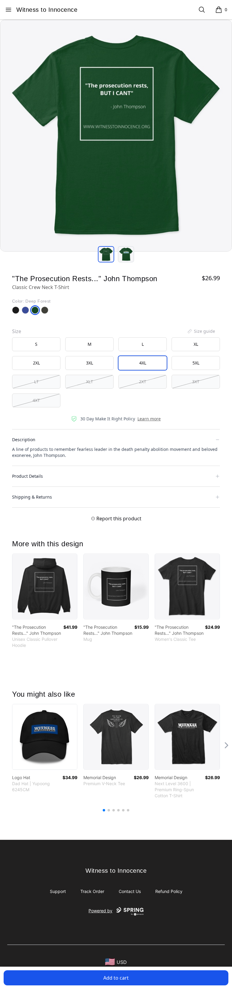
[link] (44, 586)
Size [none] (16, 331)
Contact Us (130, 891)
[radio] (36, 344)
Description (23, 439)
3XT (195, 381)
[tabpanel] (116, 136)
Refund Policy (168, 891)
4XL (142, 363)
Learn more (149, 419)
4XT (36, 400)
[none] (201, 331)
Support (58, 891)
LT (36, 381)
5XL (195, 363)
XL (196, 344)
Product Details (27, 476)
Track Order (92, 891)
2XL (36, 363)
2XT (142, 381)
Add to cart (116, 978)
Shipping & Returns (32, 497)
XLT (89, 381)
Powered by (100, 910)
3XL (89, 363)
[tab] (106, 254)
